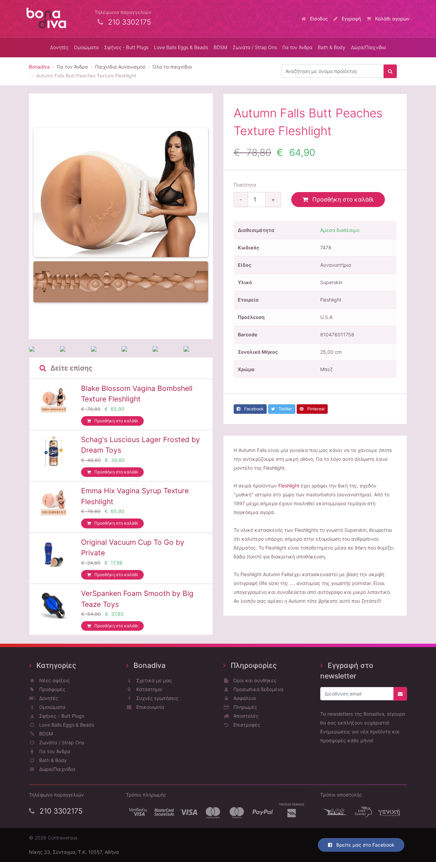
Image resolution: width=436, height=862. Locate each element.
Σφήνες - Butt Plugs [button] (126, 47)
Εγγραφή (350, 18)
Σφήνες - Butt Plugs (61, 716)
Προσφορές (51, 689)
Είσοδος (318, 18)
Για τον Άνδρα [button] (297, 47)
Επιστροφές (246, 725)
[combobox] (332, 71)
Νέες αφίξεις (54, 680)
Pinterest (315, 408)
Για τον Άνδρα (54, 751)
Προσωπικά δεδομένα (257, 689)
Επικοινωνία (149, 707)
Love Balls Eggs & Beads (66, 725)
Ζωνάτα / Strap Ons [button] (255, 47)
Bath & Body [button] (331, 47)
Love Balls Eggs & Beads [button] (181, 47)
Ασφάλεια (244, 698)
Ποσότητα (245, 185)
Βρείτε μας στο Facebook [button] (364, 845)
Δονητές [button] (59, 47)
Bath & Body (52, 760)
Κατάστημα (148, 689)
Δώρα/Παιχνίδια (368, 47)
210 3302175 (60, 811)
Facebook (253, 408)
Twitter (285, 408)
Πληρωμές (244, 707)
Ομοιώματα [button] (86, 47)
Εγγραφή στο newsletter (346, 671)
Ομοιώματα (51, 707)
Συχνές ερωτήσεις (156, 698)
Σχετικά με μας (153, 680)
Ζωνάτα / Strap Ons (61, 742)
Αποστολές (245, 716)
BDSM (45, 733)
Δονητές (48, 698)
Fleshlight (288, 485)
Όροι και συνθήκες (254, 680)
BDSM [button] (220, 47)
